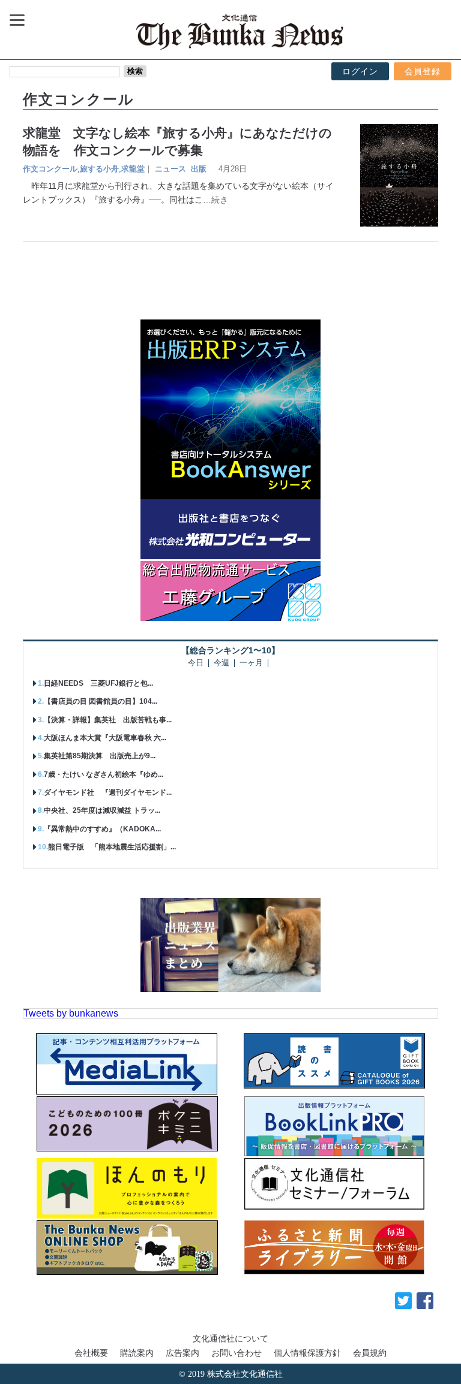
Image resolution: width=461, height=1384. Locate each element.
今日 (195, 663)
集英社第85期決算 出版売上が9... (99, 756)
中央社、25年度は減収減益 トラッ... (102, 810)
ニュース (170, 168)
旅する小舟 (99, 168)
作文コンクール (50, 168)
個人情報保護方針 (307, 1353)
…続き (215, 199)
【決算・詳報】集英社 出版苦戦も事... (108, 720)
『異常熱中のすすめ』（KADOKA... (102, 829)
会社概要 (91, 1353)
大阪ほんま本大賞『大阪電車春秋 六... (105, 738)
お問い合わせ (236, 1353)
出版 (198, 168)
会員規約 (370, 1353)
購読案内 (137, 1353)
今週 (221, 663)
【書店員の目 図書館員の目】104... (100, 701)
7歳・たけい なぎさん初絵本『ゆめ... (103, 774)
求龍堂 (133, 168)
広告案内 (182, 1353)
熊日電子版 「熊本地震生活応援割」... (112, 847)
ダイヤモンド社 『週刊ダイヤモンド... (108, 792)
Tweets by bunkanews (70, 1013)
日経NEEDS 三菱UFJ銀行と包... (98, 683)
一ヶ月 (251, 663)
